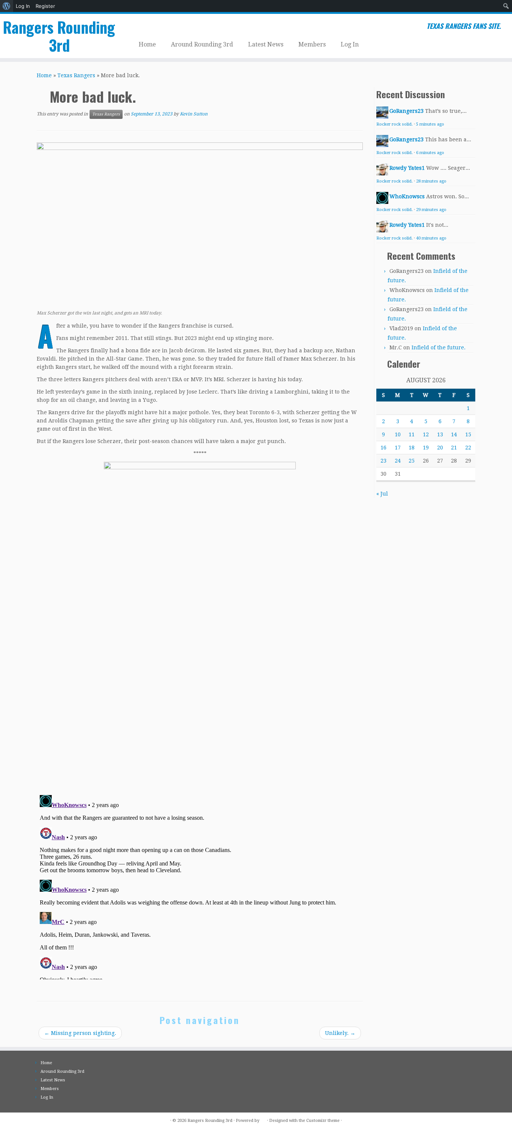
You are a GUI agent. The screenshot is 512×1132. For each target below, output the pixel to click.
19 (426, 448)
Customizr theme (323, 1120)
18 (412, 448)
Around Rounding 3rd (202, 44)
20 (440, 448)
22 (468, 448)
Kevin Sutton (194, 114)
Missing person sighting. (80, 1033)
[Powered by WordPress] (263, 1119)
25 (412, 461)
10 (398, 434)
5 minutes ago (430, 124)
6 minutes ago (430, 152)
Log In (23, 6)
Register (45, 6)
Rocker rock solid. (394, 124)
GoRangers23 (406, 111)
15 (468, 434)
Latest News (265, 44)
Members (312, 44)
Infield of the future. (439, 347)
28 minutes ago (431, 181)
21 (454, 448)
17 (398, 448)
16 (383, 448)
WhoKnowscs (407, 196)
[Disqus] (200, 683)
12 (426, 434)
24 (398, 461)
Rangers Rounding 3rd (59, 36)
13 (440, 434)
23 (383, 461)
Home (147, 44)
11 (412, 434)
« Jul (382, 494)
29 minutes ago (431, 209)
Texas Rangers (76, 75)
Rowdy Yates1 (407, 168)
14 (454, 434)
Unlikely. (340, 1033)
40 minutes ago (431, 238)
